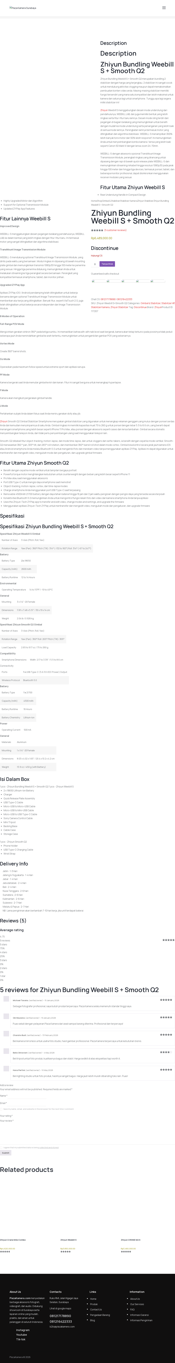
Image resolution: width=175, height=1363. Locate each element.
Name (3, 1095)
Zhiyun (158, 307)
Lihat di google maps (60, 1308)
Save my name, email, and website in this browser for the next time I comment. (38, 1109)
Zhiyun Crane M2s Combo (13, 1239)
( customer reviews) (115, 230)
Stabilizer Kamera (128, 200)
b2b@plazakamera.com (62, 1326)
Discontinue (140, 307)
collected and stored (49, 1148)
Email (3, 1103)
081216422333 (124, 299)
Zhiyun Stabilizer (145, 200)
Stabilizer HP (167, 303)
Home (94, 200)
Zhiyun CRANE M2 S (130, 1239)
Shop (99, 200)
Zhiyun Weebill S (68, 1239)
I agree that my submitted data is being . (31, 1147)
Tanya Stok (107, 263)
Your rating (6, 1115)
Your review (7, 1120)
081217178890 (108, 299)
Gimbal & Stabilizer (111, 200)
